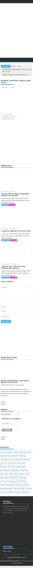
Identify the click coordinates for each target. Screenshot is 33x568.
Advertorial (3, 452)
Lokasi (27, 474)
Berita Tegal (4, 204)
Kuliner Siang (23, 470)
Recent (3, 404)
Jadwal (23, 463)
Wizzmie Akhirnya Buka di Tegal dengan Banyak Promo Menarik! (15, 381)
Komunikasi (11, 466)
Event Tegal (22, 456)
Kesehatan (3, 466)
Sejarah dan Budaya (6, 488)
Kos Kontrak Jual (5, 470)
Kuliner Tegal (12, 204)
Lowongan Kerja (13, 477)
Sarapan (26, 485)
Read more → (5, 395)
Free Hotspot (17, 459)
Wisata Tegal (25, 492)
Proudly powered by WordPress (10, 561)
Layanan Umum (13, 474)
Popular (3, 402)
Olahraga (3, 481)
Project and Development (7, 485)
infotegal (13, 87)
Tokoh (2, 492)
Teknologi (28, 488)
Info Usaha (3, 463)
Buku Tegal (7, 456)
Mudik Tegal (22, 477)
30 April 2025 (4, 191)
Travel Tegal (9, 492)
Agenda (10, 452)
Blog (2, 456)
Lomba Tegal (4, 477)
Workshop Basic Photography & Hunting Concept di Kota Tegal (8, 117)
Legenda (21, 474)
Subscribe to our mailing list (11, 418)
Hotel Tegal (26, 459)
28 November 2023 (6, 264)
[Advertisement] (16, 38)
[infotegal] (2, 60)
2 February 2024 (5, 228)
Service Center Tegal (18, 488)
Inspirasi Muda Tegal (13, 463)
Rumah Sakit (19, 485)
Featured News (5, 240)
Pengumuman (11, 481)
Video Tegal (17, 492)
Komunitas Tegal (20, 466)
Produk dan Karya (21, 481)
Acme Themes (17, 563)
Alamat (16, 452)
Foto (11, 459)
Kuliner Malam (15, 470)
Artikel (21, 452)
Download (15, 456)
